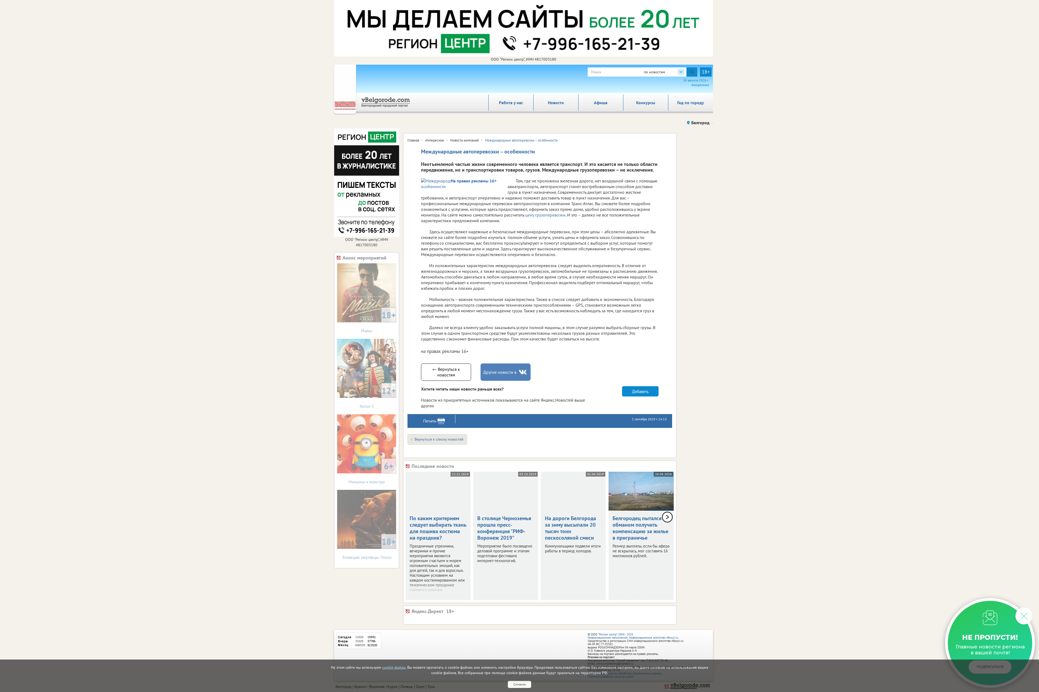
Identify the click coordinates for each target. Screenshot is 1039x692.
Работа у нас (511, 102)
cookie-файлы (394, 667)
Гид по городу (690, 102)
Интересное (434, 140)
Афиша (600, 102)
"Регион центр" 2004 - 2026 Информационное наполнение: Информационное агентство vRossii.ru (633, 635)
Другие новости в (500, 372)
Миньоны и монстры (370, 472)
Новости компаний (464, 140)
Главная (413, 140)
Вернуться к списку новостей (439, 439)
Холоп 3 (378, 397)
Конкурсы (645, 102)
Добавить (640, 391)
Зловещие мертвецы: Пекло (369, 548)
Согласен (519, 684)
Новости (556, 102)
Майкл (378, 321)
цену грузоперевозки (545, 215)
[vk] (523, 372)
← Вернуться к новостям (446, 372)
